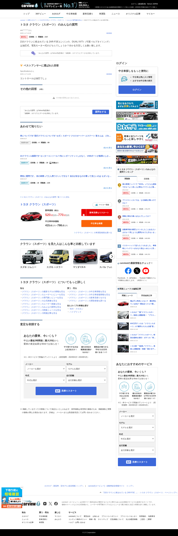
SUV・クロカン (76, 309)
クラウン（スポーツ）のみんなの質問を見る (41, 307)
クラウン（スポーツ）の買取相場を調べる (87, 301)
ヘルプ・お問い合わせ (77, 522)
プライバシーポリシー (110, 516)
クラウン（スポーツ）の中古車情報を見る (87, 291)
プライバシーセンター (128, 516)
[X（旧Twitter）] (50, 503)
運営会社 (87, 516)
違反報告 (109, 33)
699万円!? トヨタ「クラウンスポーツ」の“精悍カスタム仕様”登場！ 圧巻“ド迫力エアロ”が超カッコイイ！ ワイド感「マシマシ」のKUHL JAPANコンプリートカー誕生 (143, 325)
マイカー (150, 14)
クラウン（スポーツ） (58, 20)
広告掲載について (117, 519)
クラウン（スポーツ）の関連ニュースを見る (41, 310)
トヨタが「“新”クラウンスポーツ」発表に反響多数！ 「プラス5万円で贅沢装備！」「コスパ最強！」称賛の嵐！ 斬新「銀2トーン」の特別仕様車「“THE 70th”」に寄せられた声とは (143, 313)
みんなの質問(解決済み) (74, 20)
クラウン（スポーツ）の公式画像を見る (39, 301)
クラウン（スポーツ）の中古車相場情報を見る (89, 294)
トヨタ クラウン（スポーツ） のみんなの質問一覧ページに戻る (45, 197)
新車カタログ (32, 20)
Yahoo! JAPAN (152, 4)
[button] (102, 204)
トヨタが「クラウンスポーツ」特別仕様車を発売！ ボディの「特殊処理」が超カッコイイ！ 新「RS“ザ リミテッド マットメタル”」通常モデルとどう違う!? (143, 336)
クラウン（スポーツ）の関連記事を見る (39, 313)
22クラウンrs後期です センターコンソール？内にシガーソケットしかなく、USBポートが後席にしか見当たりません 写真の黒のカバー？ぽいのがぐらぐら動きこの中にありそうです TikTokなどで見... (66, 156)
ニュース (116, 14)
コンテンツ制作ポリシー (78, 519)
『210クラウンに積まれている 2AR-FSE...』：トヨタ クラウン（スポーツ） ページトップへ (139, 492)
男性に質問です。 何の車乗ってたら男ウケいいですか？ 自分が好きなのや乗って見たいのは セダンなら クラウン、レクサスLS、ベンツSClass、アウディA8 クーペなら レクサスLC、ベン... (66, 176)
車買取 (102, 14)
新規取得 (142, 4)
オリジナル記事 (133, 14)
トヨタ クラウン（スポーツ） (38, 204)
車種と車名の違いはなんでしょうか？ (136, 216)
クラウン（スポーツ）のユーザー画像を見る (41, 304)
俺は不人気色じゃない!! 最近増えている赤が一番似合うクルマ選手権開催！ (143, 302)
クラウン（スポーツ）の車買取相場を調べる (94, 233)
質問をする (100, 112)
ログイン (134, 4)
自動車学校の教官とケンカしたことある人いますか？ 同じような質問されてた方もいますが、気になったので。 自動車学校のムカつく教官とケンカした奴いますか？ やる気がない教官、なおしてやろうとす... (139, 231)
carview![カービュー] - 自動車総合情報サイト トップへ (111, 486)
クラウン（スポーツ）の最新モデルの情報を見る (43, 291)
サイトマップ (103, 519)
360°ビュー (40, 14)
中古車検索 (71, 14)
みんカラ (58, 519)
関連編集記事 (146, 295)
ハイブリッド (75, 312)
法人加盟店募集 (132, 519)
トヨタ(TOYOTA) (43, 20)
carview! (22, 20)
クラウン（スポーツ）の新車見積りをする (87, 298)
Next (112, 256)
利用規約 (142, 516)
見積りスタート (69, 391)
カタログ (56, 14)
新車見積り (88, 14)
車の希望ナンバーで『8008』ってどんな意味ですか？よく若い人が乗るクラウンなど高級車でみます (139, 185)
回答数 (146, 179)
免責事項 (151, 516)
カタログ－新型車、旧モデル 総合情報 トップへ (63, 486)
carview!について (75, 516)
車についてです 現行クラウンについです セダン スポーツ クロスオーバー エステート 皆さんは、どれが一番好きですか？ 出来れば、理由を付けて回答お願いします (66, 136)
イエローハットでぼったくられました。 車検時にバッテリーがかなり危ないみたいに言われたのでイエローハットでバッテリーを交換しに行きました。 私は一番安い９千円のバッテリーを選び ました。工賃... (139, 247)
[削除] (22, 487)
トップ (26, 14)
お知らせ (96, 516)
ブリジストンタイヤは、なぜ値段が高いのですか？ (139, 201)
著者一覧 (92, 519)
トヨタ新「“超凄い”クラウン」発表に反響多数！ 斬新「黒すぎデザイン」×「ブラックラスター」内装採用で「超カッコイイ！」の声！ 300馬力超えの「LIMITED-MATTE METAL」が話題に (143, 347)
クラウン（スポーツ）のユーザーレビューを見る (43, 294)
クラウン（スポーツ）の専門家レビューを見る (42, 298)
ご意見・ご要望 (145, 519)
